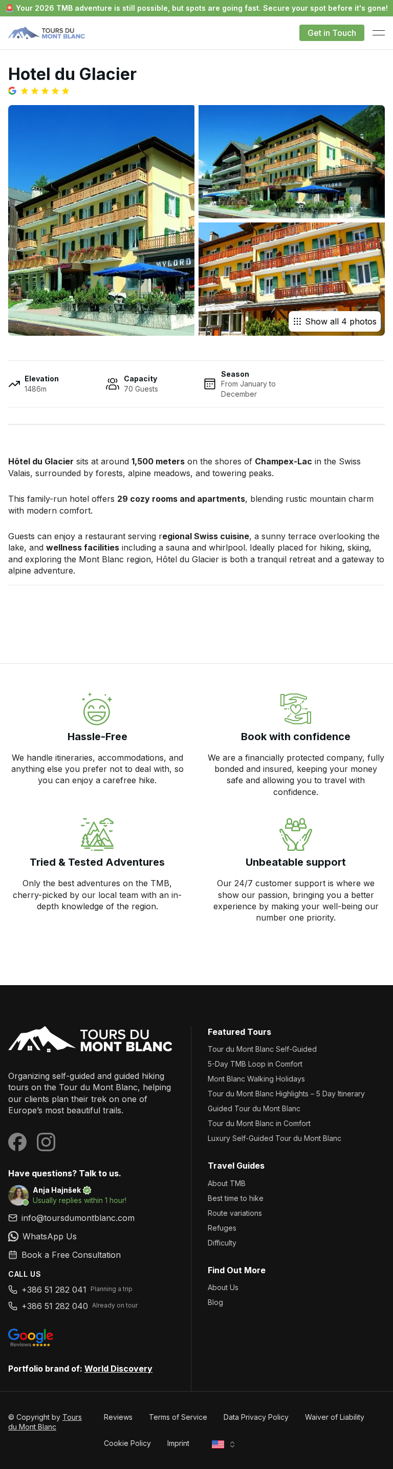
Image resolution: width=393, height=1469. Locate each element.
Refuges (222, 1227)
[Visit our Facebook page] (17, 1142)
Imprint (178, 1443)
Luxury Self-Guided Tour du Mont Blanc (274, 1138)
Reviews (118, 1417)
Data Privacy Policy (256, 1417)
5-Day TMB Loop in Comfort (255, 1063)
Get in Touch (332, 33)
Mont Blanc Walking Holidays (256, 1078)
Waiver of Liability (334, 1417)
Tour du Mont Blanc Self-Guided (262, 1049)
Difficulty (222, 1242)
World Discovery (118, 1368)
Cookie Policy (127, 1443)
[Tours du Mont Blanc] (91, 1040)
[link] (91, 1236)
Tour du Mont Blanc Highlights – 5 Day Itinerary (286, 1093)
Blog (215, 1302)
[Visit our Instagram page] (46, 1142)
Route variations (235, 1213)
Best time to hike (236, 1198)
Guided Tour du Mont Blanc (254, 1108)
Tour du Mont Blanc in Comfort (259, 1123)
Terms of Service (178, 1417)
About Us (223, 1287)
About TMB (227, 1183)
